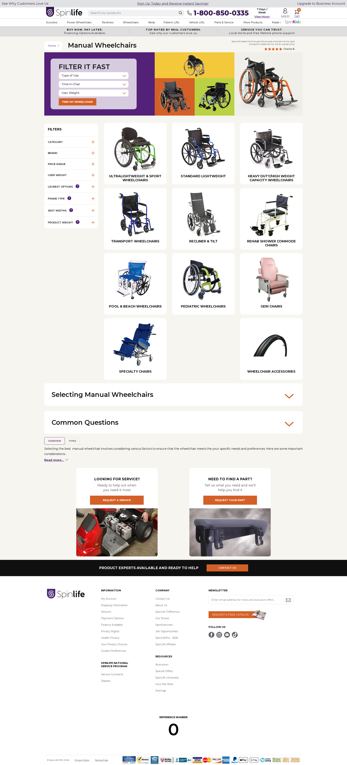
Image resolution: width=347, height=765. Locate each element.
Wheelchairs (130, 22)
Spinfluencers (164, 624)
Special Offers (164, 671)
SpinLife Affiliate (165, 644)
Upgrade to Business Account (321, 4)
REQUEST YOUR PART (230, 500)
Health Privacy (110, 637)
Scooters (51, 22)
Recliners (107, 22)
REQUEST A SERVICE (117, 500)
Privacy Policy (82, 760)
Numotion (161, 664)
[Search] (180, 12)
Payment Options (112, 618)
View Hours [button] (262, 16)
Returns (106, 611)
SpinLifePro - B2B (166, 637)
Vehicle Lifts (196, 22)
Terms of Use (101, 760)
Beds (151, 22)
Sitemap (160, 690)
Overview (54, 441)
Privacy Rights (110, 631)
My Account (108, 598)
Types (72, 441)
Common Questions (85, 422)
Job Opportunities (166, 631)
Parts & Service (224, 22)
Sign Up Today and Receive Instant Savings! (172, 4)
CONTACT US (227, 567)
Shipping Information (114, 605)
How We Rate (164, 684)
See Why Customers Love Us (25, 4)
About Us (161, 605)
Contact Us (162, 598)
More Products (252, 22)
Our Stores (162, 618)
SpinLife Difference (167, 611)
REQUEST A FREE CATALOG (230, 614)
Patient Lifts (171, 22)
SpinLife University (167, 677)
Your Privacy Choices (114, 644)
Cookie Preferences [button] (113, 650)
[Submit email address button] (288, 600)
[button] (93, 75)
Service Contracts (112, 674)
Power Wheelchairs (79, 22)
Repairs (105, 681)
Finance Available (112, 624)
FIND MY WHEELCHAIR (77, 101)
